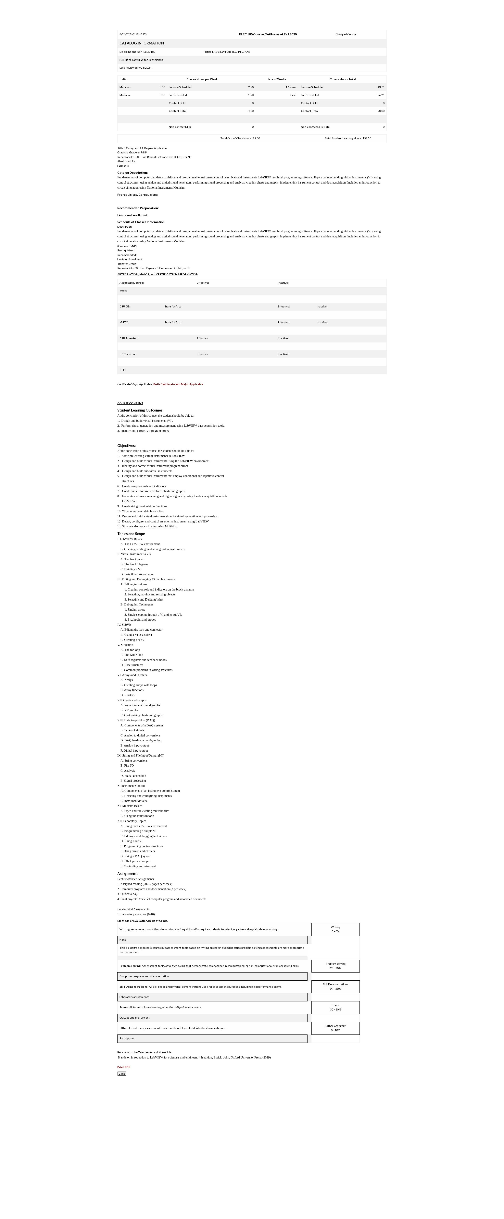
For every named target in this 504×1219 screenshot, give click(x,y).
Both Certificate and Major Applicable (178, 384)
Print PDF (123, 1067)
